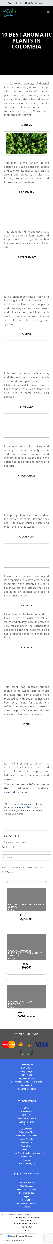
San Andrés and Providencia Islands (26, 1082)
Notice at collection (13, 1240)
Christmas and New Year (26, 1203)
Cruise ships (26, 1111)
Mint (37, 807)
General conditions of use (26, 1224)
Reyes (26, 1196)
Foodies (26, 1150)
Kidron (39, 804)
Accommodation (26, 1157)
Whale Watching (26, 1186)
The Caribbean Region (26, 1089)
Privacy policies (26, 1221)
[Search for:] (26, 857)
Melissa (30, 807)
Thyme (39, 810)
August (27, 1207)
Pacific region (26, 1075)
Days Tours (26, 1115)
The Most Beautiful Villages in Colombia (26, 1153)
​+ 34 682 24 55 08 (17, 3)
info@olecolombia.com (36, 3)
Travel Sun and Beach (26, 1118)
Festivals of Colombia (26, 1189)
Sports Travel (26, 1146)
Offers (26, 1108)
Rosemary (22, 810)
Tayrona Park (26, 1085)
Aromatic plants (22, 804)
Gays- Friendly (26, 1139)
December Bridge (26, 1193)
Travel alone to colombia (26, 1136)
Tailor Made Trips (26, 1132)
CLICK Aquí (7, 872)
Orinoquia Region (26, 1071)
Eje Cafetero (26, 1068)
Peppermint (10, 810)
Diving (26, 1125)
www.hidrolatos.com (16, 792)
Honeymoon (26, 1143)
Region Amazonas (26, 1078)
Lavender (9, 807)
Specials (26, 1160)
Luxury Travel (26, 1129)
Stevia (32, 810)
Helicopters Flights (26, 1163)
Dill (33, 804)
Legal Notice (26, 1227)
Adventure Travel (26, 1122)
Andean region (26, 1064)
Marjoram (20, 807)
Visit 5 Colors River (26, 1182)
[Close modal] (1, 1234)
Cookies (26, 1230)
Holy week (26, 1200)
